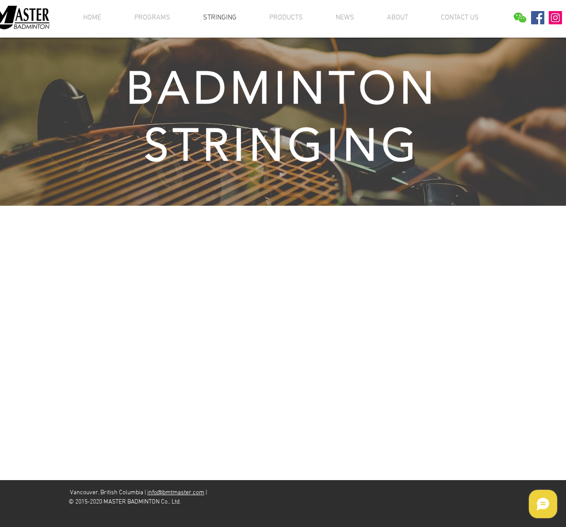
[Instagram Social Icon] (555, 17)
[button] (520, 17)
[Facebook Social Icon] (537, 17)
